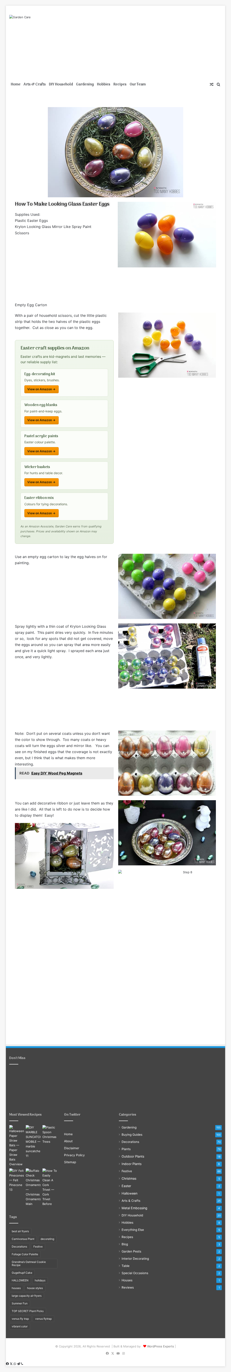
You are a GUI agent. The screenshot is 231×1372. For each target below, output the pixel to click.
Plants (126, 1149)
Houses (127, 1280)
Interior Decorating (135, 1258)
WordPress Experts (160, 1346)
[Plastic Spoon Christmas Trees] (49, 1134)
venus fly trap (20, 1318)
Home (16, 84)
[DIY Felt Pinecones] (16, 1180)
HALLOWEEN (20, 1280)
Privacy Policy (74, 1155)
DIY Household (61, 84)
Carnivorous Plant (23, 1239)
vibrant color (20, 1326)
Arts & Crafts (35, 84)
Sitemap (70, 1162)
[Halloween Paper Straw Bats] (16, 1146)
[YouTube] (118, 1353)
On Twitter (72, 1114)
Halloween (129, 1193)
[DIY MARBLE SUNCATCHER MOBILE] (33, 1141)
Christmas (129, 1178)
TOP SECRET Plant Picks (28, 1311)
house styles (35, 1288)
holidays (40, 1280)
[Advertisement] (152, 41)
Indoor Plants (131, 1164)
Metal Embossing (134, 1208)
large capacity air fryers (27, 1295)
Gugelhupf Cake (22, 1272)
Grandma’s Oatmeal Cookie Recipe (29, 1263)
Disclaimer (71, 1148)
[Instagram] (123, 1353)
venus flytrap (43, 1318)
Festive (38, 1246)
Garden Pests (131, 1251)
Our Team (138, 84)
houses (16, 1288)
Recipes (120, 84)
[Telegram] (19, 1364)
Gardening (85, 84)
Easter (126, 1186)
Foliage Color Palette (25, 1254)
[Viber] (22, 1364)
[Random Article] (211, 84)
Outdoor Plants (133, 1156)
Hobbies (103, 84)
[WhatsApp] (15, 1364)
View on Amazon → (41, 389)
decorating (47, 1239)
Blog (125, 1244)
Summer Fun (20, 1303)
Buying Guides (132, 1134)
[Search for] (218, 84)
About (68, 1141)
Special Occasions (135, 1273)
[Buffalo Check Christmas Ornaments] (33, 1187)
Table (125, 1266)
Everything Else (133, 1230)
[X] (113, 1353)
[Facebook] (107, 1353)
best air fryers (20, 1231)
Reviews (128, 1287)
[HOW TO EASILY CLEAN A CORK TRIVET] (49, 1187)
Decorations (19, 1246)
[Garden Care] (20, 17)
